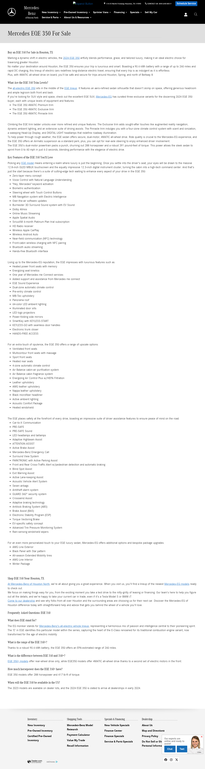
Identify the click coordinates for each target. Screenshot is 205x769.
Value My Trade (76, 740)
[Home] (12, 12)
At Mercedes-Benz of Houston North (29, 584)
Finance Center (113, 730)
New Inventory (50, 12)
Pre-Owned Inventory (76, 12)
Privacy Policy (150, 736)
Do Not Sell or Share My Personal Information (156, 743)
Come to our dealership (21, 600)
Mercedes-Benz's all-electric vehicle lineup (64, 626)
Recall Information (77, 745)
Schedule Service (186, 3)
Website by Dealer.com (35, 761)
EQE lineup (70, 88)
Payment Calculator (78, 735)
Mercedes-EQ (104, 96)
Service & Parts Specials (118, 741)
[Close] (201, 737)
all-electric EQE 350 (24, 88)
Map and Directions (153, 730)
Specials (134, 12)
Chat (169, 748)
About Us (147, 725)
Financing (119, 12)
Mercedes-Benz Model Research (80, 727)
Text (182, 748)
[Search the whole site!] (195, 14)
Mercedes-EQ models (176, 584)
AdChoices (51, 762)
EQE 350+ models (18, 661)
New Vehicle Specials (116, 725)
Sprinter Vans (100, 12)
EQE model (27, 163)
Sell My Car (151, 12)
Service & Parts (50, 17)
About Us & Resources (76, 17)
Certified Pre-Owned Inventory (39, 738)
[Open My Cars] (185, 15)
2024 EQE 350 (71, 58)
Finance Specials (114, 736)
